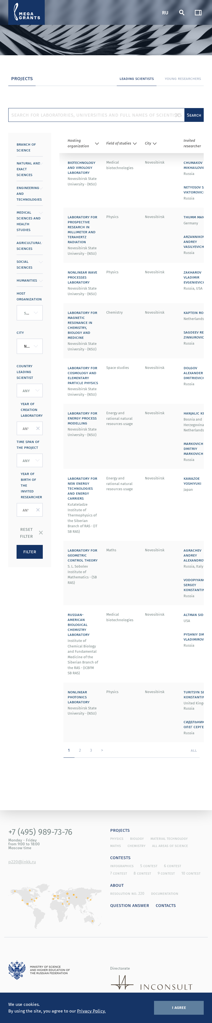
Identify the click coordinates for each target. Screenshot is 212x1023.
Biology (137, 838)
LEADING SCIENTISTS (137, 78)
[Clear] (177, 115)
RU (165, 12)
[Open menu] (198, 12)
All (194, 750)
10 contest (190, 873)
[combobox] (30, 313)
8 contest (142, 873)
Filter (29, 551)
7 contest (118, 873)
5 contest (148, 866)
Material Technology (169, 838)
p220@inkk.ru (22, 861)
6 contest (172, 866)
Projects (120, 830)
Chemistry (136, 845)
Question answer (129, 905)
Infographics (122, 866)
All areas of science (170, 845)
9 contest (166, 873)
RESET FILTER (26, 532)
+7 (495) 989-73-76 (40, 832)
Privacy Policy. (91, 1011)
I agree (179, 1007)
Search (194, 115)
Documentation (164, 893)
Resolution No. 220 (127, 893)
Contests (120, 857)
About (117, 885)
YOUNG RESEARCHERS (183, 78)
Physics (116, 838)
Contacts (166, 905)
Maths (115, 845)
